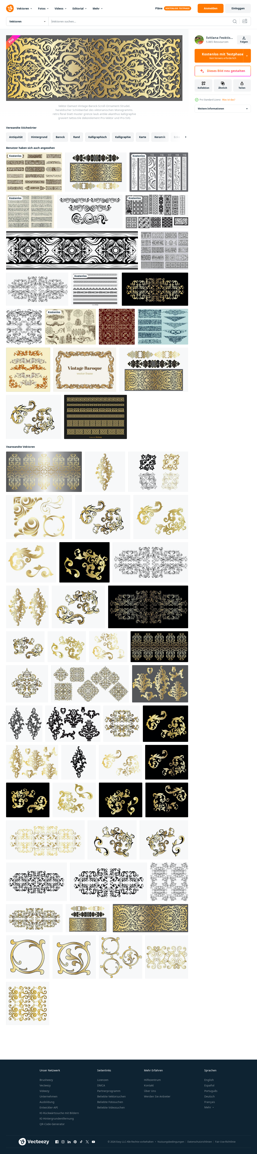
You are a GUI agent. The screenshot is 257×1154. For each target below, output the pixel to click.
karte (142, 137)
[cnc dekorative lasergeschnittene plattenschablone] (157, 211)
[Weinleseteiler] (163, 327)
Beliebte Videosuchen (111, 1107)
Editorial (78, 8)
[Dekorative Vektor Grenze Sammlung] (95, 289)
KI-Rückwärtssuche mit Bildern (59, 1113)
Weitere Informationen (211, 108)
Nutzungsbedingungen (171, 1141)
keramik (159, 137)
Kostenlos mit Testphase (223, 56)
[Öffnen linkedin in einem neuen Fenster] (69, 1141)
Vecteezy (45, 1085)
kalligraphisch (97, 137)
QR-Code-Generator (52, 1124)
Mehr (96, 8)
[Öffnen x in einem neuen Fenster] (87, 1141)
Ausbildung (47, 1102)
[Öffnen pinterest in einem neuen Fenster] (75, 1141)
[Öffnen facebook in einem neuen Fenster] (56, 1141)
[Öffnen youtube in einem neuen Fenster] (93, 1141)
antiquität (16, 137)
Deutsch (209, 1096)
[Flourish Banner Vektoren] (30, 211)
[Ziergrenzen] (164, 250)
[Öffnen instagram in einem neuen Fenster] (62, 1141)
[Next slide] (182, 136)
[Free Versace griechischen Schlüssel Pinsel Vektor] (95, 417)
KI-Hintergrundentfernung (57, 1118)
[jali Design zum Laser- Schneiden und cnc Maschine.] (159, 172)
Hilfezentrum (152, 1080)
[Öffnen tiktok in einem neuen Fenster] (81, 1141)
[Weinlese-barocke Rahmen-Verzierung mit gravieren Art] (28, 370)
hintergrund (39, 137)
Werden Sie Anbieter (157, 1096)
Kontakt (149, 1085)
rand (76, 137)
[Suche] (234, 21)
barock (60, 137)
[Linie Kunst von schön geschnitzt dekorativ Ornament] (72, 250)
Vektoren (23, 8)
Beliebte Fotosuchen (110, 1102)
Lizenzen (102, 1080)
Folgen (244, 41)
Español (209, 1085)
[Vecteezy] (10, 8)
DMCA (101, 1085)
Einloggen (238, 8)
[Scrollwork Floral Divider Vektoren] (34, 172)
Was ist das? (228, 99)
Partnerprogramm (108, 1091)
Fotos (41, 8)
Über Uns (150, 1091)
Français (209, 1102)
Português (210, 1091)
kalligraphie (123, 137)
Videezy (44, 1091)
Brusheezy (46, 1080)
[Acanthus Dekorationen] (70, 327)
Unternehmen (48, 1096)
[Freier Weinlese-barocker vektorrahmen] (84, 370)
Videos (59, 8)
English (209, 1080)
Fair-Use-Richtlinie (225, 1141)
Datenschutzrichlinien (199, 1141)
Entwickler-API (49, 1107)
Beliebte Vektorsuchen (111, 1096)
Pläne (158, 8)
